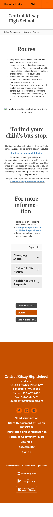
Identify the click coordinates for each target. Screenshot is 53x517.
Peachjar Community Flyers (26, 436)
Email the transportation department (27, 181)
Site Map (26, 441)
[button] (14, 4)
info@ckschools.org (30, 401)
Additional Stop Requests (24, 282)
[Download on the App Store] (26, 489)
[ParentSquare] (26, 473)
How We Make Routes (23, 269)
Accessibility (26, 447)
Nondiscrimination (26, 418)
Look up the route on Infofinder (26, 153)
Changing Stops (20, 257)
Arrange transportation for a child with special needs (29, 229)
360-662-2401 (30, 397)
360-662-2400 (31, 393)
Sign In (26, 452)
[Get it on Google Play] (26, 481)
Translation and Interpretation (26, 431)
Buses (26, 32)
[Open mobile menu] (47, 4)
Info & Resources (12, 32)
